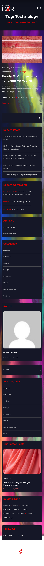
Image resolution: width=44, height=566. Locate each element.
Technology (31, 97)
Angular (6, 250)
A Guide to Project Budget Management (20, 175)
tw (10, 535)
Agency (6, 505)
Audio (15, 505)
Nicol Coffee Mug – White (20, 202)
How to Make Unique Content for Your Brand (19, 166)
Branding (11, 97)
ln (22, 535)
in (16, 535)
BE (17, 357)
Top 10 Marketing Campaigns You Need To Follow (20, 137)
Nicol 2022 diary (17, 209)
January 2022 (9, 227)
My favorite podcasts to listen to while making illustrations (20, 147)
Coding (6, 263)
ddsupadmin (16, 68)
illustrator (7, 276)
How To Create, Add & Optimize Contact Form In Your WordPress (19, 157)
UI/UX (5, 283)
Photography (8, 513)
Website (7, 296)
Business (7, 257)
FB (4, 357)
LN (13, 357)
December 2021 (9, 233)
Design (23, 72)
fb (4, 535)
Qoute (29, 513)
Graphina (26, 509)
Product (21, 513)
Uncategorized (9, 289)
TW (9, 357)
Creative (6, 509)
